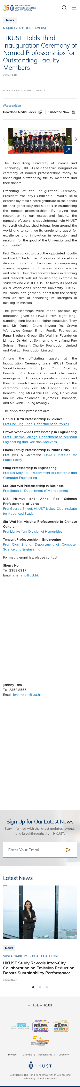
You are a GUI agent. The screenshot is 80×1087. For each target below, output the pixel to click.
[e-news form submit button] (68, 849)
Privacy (12, 1054)
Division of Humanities (45, 531)
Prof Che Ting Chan (17, 424)
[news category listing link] (24, 28)
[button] (75, 141)
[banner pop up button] (68, 150)
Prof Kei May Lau (16, 472)
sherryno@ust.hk (26, 575)
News (38, 90)
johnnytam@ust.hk (27, 694)
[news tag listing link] (12, 106)
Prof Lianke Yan (15, 531)
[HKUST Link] (19, 8)
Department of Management (46, 490)
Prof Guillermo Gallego (20, 437)
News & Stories (22, 90)
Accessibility (45, 1054)
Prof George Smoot (17, 508)
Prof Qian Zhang (17, 544)
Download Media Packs (20, 112)
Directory (63, 1054)
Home (6, 90)
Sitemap (27, 1054)
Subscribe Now (59, 112)
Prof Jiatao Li (13, 490)
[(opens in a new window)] (40, 1026)
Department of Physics (51, 424)
